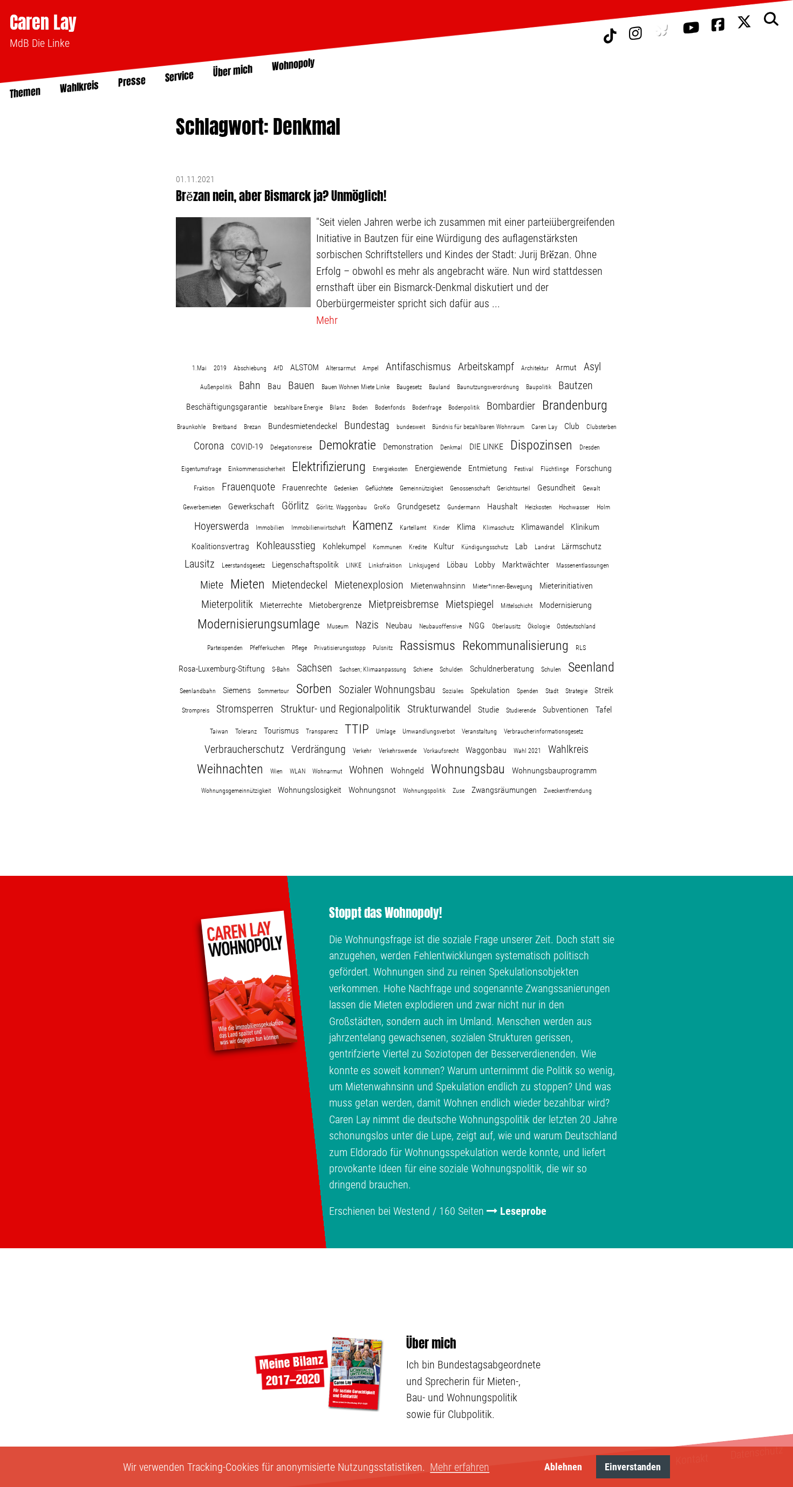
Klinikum (585, 527)
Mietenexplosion (369, 584)
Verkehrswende (397, 751)
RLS (581, 648)
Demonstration (408, 446)
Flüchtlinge (555, 469)
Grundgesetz (418, 506)
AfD (278, 368)
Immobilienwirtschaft (318, 527)
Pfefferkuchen (267, 648)
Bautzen (575, 385)
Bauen (301, 385)
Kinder (441, 527)
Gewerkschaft (251, 506)
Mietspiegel (470, 604)
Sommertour (273, 691)
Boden (360, 407)
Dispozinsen (541, 445)
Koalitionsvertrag (220, 546)
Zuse (458, 790)
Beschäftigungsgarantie (226, 407)
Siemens (237, 690)
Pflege (299, 648)
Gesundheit (556, 487)
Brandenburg (574, 405)
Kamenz (372, 525)
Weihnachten (230, 769)
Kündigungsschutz (484, 547)
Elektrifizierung (329, 466)
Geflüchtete (379, 488)
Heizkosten (538, 507)
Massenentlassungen (582, 565)
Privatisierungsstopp (340, 648)
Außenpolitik (216, 387)
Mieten (247, 584)
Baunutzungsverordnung (488, 387)
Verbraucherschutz (244, 749)
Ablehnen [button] (563, 1466)
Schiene (423, 669)
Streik (603, 690)
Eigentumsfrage (201, 469)
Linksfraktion (385, 565)
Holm (603, 507)
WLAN (297, 771)
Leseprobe (523, 1211)
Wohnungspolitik (424, 790)
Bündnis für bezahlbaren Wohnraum (478, 427)
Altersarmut (341, 368)
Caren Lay (43, 22)
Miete (211, 584)
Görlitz (295, 505)
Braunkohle (191, 427)
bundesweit (410, 427)
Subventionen (566, 709)
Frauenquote (248, 486)
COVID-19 (247, 446)
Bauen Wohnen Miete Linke (355, 387)
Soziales (452, 691)
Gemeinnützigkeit (421, 488)
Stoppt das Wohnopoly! (385, 913)
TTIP (357, 729)
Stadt (551, 691)
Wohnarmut (327, 771)
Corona (209, 445)
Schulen (551, 669)
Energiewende (438, 468)
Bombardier (511, 405)
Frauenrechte (304, 487)
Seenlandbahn (198, 691)
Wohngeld (407, 770)
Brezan (252, 427)
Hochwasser (574, 507)
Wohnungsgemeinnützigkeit (236, 790)
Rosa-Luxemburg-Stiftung (222, 668)
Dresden (589, 447)
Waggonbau (486, 750)
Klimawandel (542, 527)
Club (571, 426)
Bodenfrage (426, 407)
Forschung (594, 468)
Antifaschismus (418, 366)
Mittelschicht (516, 606)
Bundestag (366, 425)
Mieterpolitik (227, 604)
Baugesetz (409, 387)
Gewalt (591, 488)
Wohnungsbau (468, 769)
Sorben (314, 688)
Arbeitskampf (486, 366)
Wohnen (366, 769)
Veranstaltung (479, 731)
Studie (488, 709)
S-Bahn (281, 669)
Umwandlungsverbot (428, 731)
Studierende (521, 710)
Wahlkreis (568, 749)
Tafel (604, 709)
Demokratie (347, 445)
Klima (466, 527)
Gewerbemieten (202, 507)
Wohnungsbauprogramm (554, 770)
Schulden (451, 669)
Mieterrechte (281, 605)
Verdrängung (318, 749)
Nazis (367, 624)
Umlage (385, 731)
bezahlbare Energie (298, 407)
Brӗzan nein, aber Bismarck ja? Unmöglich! (281, 196)
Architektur (535, 368)
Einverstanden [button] (633, 1466)
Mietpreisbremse (403, 604)
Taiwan (219, 731)
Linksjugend (424, 565)
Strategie (576, 691)
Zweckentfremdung (568, 790)
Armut (566, 367)
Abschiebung (250, 368)
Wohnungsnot (372, 790)
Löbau (457, 564)
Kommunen (387, 547)
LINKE (353, 565)
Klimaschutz (498, 527)
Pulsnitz (383, 648)
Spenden (527, 691)
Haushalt (502, 506)
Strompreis (195, 710)
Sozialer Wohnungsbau (387, 689)
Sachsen (314, 667)
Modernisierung (565, 605)
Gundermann (463, 507)
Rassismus (427, 645)
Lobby (485, 564)
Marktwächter (525, 564)
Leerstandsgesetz (243, 565)
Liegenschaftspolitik (305, 564)
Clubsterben (601, 427)
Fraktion (204, 488)
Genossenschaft (470, 488)
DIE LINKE (486, 446)
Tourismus (281, 730)
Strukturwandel (439, 708)
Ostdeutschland (576, 626)
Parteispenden (225, 648)
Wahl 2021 (527, 751)
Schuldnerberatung (502, 668)
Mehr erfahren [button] (459, 1467)
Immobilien (270, 527)
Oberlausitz (506, 626)
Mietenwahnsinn (438, 585)
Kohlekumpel (344, 546)
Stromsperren (245, 708)
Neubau (399, 625)
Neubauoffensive (440, 626)
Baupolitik (538, 387)
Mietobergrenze (335, 605)
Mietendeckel (299, 584)
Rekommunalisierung (515, 645)
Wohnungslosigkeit (309, 790)
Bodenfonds (390, 407)
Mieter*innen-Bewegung (502, 586)
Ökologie (539, 626)
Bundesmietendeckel (302, 426)
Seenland (591, 667)
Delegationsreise (291, 447)
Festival (524, 469)
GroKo (382, 507)
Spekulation (490, 690)
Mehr (327, 320)
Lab (521, 546)
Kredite (418, 547)
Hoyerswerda (221, 526)
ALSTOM (304, 367)
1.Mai (199, 368)
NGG (477, 625)
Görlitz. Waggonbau (341, 507)
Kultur (444, 546)
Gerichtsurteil (513, 488)
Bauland (439, 387)
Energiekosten (390, 469)
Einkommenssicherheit (256, 469)
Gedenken (346, 488)
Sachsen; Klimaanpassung (372, 669)
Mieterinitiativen (566, 585)
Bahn (250, 385)
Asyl (592, 366)
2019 (220, 368)
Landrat (545, 547)
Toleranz (246, 731)
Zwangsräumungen (504, 790)
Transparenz (322, 731)
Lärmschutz (581, 546)
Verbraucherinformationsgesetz (543, 731)
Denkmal (451, 447)
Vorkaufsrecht (441, 751)
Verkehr (362, 751)
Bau (274, 386)
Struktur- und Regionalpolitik (340, 708)
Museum (337, 626)
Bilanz (337, 407)
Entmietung (487, 468)
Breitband (225, 427)
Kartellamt (413, 527)
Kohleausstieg (286, 545)
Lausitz (199, 563)
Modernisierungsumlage (258, 624)
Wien (276, 771)
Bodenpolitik (464, 407)
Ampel (371, 368)
